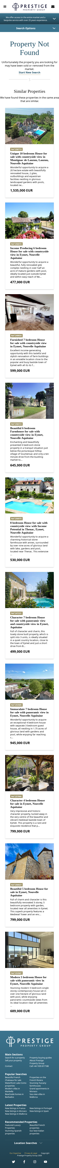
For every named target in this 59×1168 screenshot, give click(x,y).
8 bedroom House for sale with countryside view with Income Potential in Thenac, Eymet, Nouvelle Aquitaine (29, 527)
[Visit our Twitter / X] (11, 1162)
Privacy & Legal (31, 1153)
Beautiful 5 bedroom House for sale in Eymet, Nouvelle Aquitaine (29, 892)
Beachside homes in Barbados (14, 1095)
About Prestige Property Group (37, 1062)
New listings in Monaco (16, 1111)
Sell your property (13, 1060)
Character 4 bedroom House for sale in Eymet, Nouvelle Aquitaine (27, 804)
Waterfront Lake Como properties (15, 1084)
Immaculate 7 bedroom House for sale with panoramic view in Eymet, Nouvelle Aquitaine (29, 712)
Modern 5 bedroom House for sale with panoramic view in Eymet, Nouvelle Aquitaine (28, 980)
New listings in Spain (39, 1111)
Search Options (25, 28)
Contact (8, 1066)
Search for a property (15, 1057)
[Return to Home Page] (29, 6)
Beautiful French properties (37, 1126)
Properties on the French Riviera (38, 1078)
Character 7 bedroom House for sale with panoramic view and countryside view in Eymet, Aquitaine (29, 622)
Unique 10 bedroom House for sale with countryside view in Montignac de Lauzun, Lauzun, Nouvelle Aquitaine (29, 158)
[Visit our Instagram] (33, 1162)
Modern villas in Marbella (12, 1090)
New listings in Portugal (41, 1108)
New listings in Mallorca (16, 1113)
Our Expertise (15, 1153)
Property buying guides (41, 1057)
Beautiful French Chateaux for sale (13, 1078)
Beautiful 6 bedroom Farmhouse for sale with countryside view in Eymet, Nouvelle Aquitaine (26, 433)
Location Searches (25, 1143)
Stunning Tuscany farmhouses (38, 1084)
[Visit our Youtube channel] (43, 1162)
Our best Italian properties (37, 1132)
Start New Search (29, 72)
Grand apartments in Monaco (39, 1090)
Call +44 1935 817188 (39, 1066)
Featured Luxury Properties (13, 1126)
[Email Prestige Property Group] (52, 6)
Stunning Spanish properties (13, 1132)
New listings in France (15, 1108)
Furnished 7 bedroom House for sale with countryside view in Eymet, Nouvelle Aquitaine (28, 343)
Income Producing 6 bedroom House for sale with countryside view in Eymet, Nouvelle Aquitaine (29, 253)
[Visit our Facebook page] (22, 1162)
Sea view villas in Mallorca (37, 1095)
